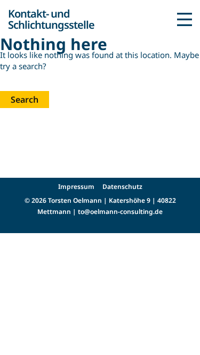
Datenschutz (122, 186)
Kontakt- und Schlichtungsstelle (51, 19)
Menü (184, 19)
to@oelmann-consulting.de (120, 211)
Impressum (76, 186)
